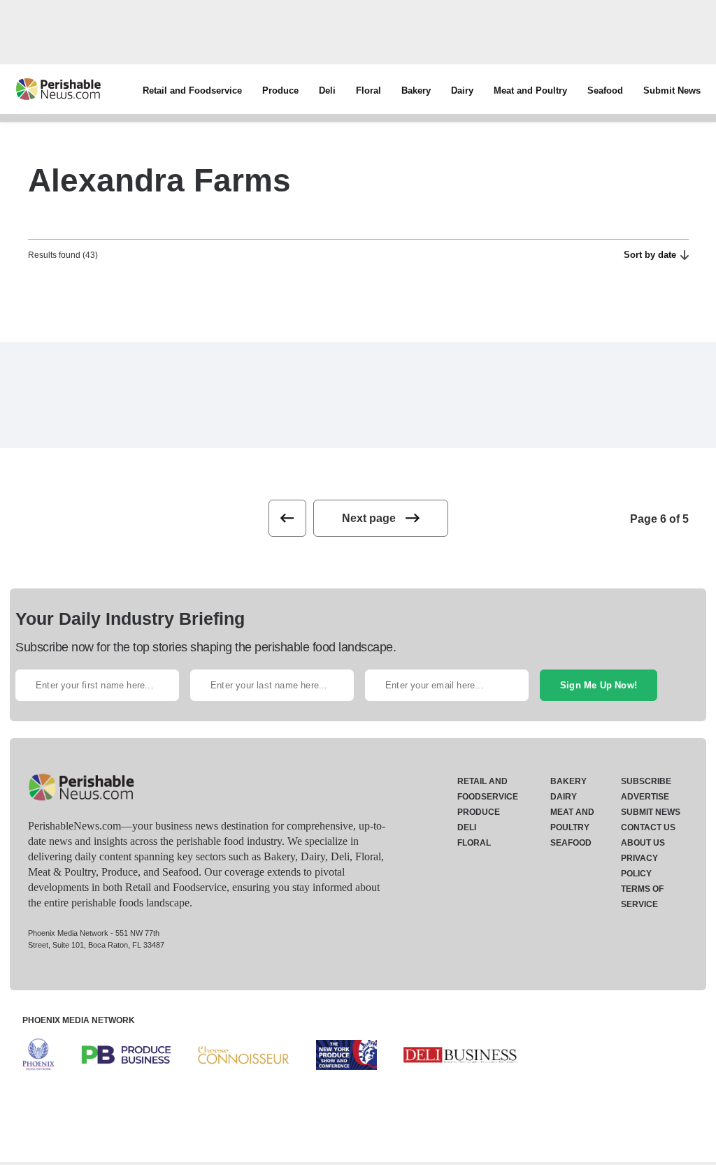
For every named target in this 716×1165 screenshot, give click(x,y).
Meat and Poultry (530, 90)
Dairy (462, 90)
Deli (327, 90)
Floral (368, 90)
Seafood (605, 90)
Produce (280, 90)
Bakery (416, 90)
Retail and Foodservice (192, 90)
